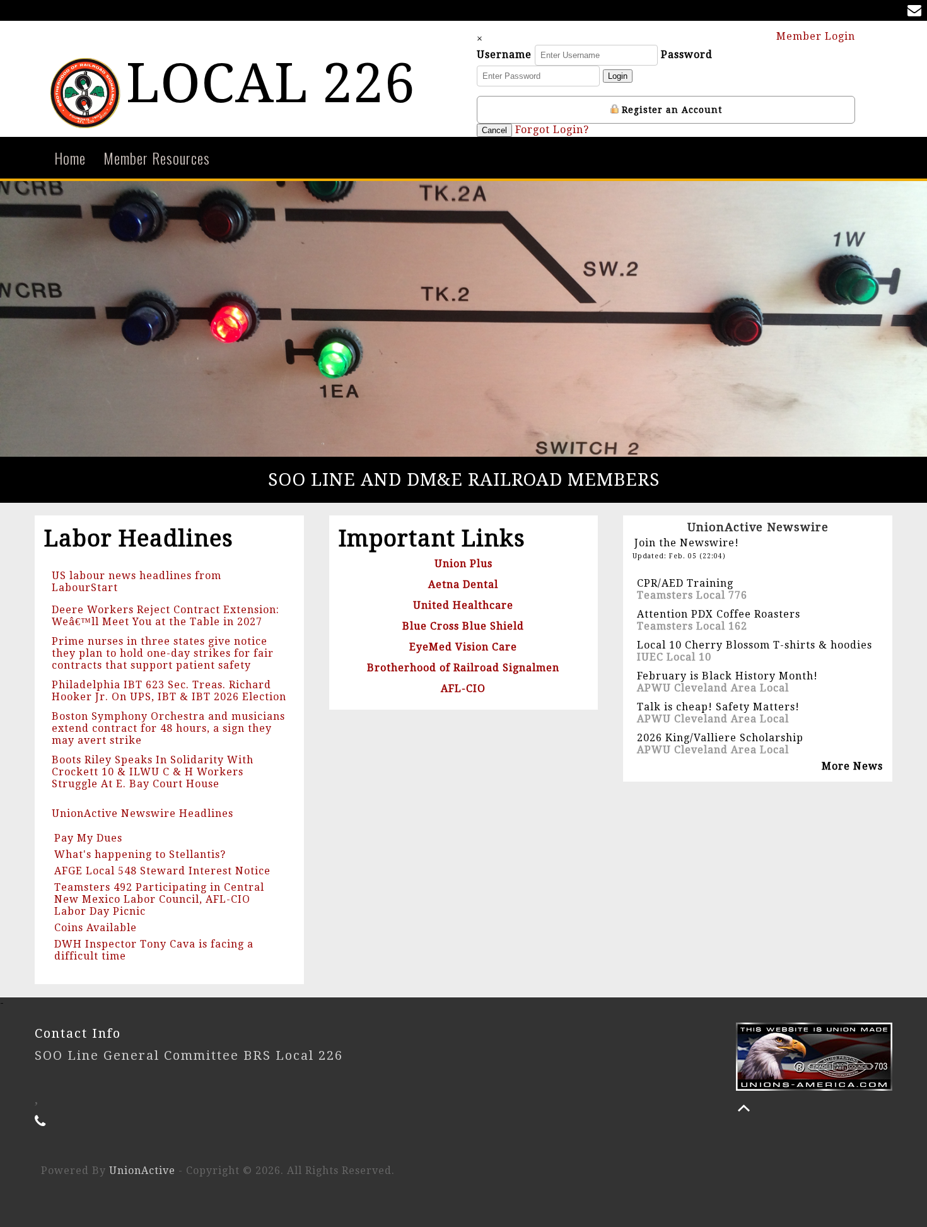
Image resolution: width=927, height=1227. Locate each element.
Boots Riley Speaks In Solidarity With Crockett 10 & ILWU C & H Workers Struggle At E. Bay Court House (153, 772)
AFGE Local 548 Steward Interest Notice (162, 871)
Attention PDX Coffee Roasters (718, 614)
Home (70, 157)
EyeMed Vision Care (463, 647)
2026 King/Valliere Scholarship (720, 738)
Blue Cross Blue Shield (463, 626)
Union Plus (463, 564)
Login (617, 76)
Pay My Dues (88, 838)
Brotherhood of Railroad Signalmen (463, 668)
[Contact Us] (916, 12)
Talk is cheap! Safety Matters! (718, 707)
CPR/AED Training (685, 583)
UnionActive (142, 1171)
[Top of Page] (744, 1108)
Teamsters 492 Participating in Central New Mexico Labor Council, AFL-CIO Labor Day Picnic (159, 899)
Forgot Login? (552, 130)
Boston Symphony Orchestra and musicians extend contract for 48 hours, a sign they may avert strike (168, 728)
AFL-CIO (463, 689)
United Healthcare (463, 605)
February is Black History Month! (727, 676)
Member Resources (156, 157)
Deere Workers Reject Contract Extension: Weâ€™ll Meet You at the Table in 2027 (165, 616)
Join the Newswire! (686, 543)
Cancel (494, 130)
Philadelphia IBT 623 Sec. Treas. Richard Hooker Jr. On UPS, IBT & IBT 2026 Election (169, 691)
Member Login (817, 36)
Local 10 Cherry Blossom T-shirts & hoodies (754, 645)
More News (852, 766)
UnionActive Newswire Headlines (142, 813)
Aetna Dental (463, 584)
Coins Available (95, 928)
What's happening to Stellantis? (140, 854)
